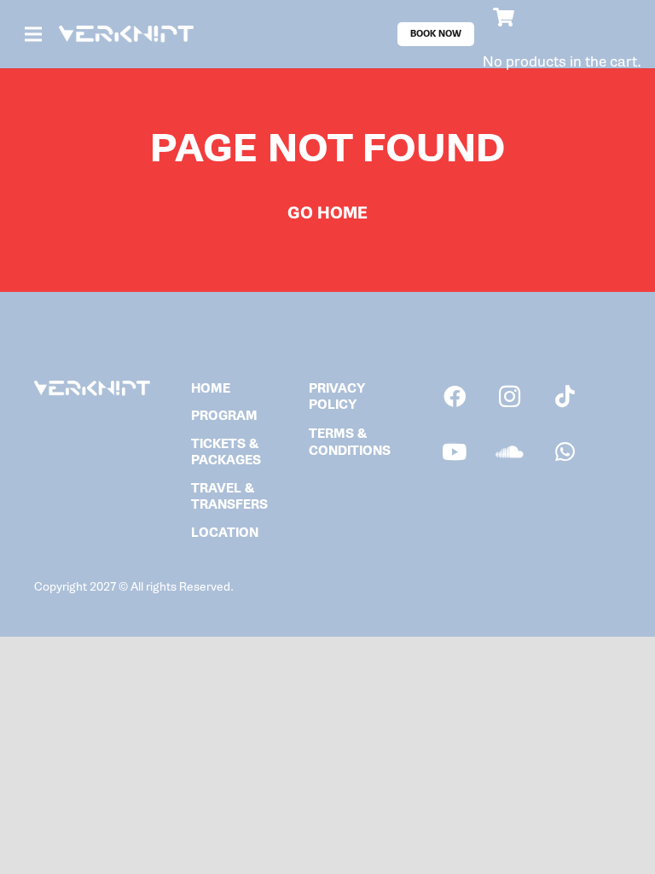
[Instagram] (509, 396)
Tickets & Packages (226, 452)
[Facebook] (454, 396)
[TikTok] (565, 396)
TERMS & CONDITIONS (350, 442)
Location (224, 533)
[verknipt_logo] (126, 35)
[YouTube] (454, 452)
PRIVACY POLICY (337, 397)
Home (210, 389)
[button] (33, 34)
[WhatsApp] (565, 452)
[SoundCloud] (509, 452)
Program (224, 416)
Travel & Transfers (229, 497)
